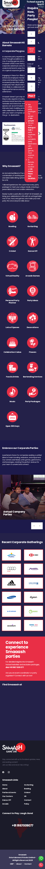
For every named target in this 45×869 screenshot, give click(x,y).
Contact (27, 800)
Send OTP (31, 50)
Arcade (5, 804)
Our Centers (7, 796)
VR (25, 796)
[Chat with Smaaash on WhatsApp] (41, 859)
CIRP (12, 864)
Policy (26, 804)
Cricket (27, 792)
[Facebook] (3, 772)
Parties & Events (9, 792)
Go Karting (28, 785)
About (5, 789)
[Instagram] (9, 772)
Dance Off (6, 800)
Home (4, 785)
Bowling (27, 789)
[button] (34, 525)
